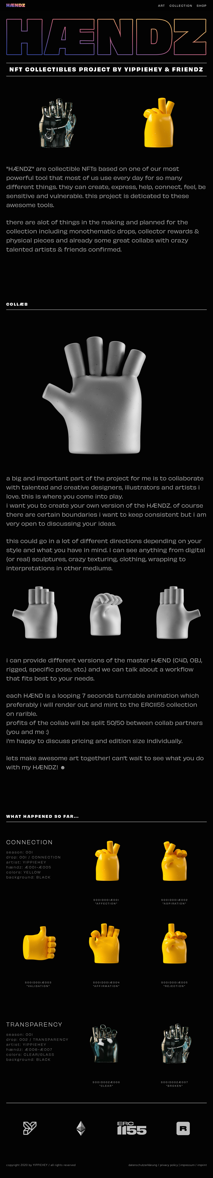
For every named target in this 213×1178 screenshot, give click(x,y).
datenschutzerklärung (142, 1165)
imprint (202, 1165)
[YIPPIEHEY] (15, 5)
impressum (187, 1165)
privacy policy (169, 1165)
